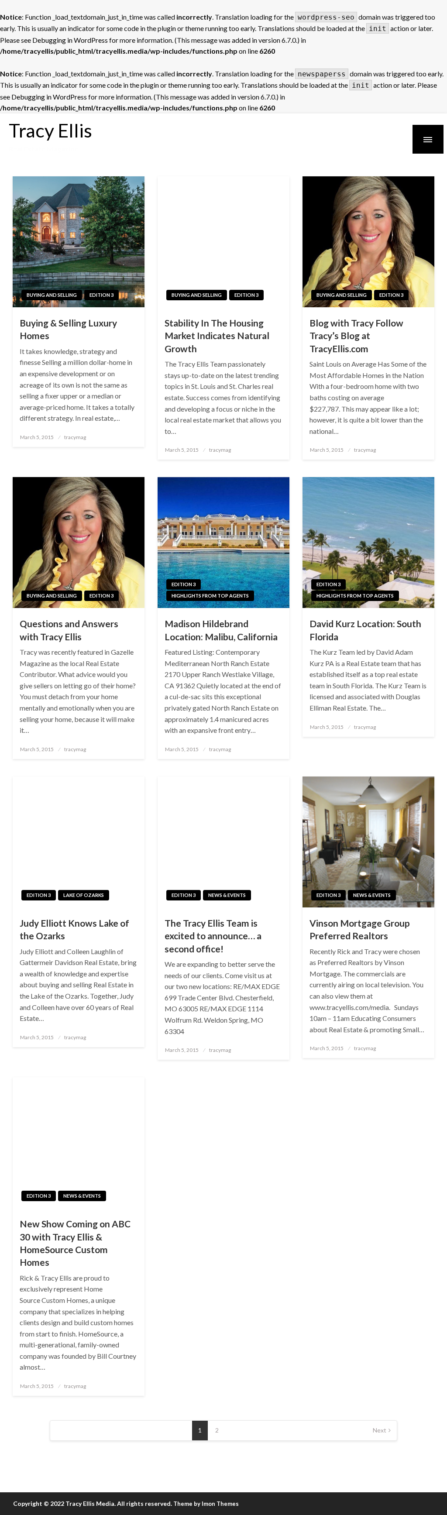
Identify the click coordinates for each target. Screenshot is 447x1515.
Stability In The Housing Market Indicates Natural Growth (217, 335)
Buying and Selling (52, 295)
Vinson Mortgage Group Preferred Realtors (359, 929)
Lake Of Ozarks (83, 895)
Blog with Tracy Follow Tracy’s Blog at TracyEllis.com (356, 335)
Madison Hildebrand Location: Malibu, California (221, 630)
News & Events (227, 895)
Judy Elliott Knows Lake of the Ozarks (74, 929)
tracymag (75, 437)
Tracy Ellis (50, 130)
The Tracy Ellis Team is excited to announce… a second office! (213, 935)
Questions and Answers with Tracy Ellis (69, 630)
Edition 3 (101, 295)
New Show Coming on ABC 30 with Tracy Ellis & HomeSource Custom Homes (75, 1243)
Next (379, 1430)
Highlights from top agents (210, 595)
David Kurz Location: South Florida (365, 630)
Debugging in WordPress (70, 40)
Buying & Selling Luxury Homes (68, 329)
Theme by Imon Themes (206, 1503)
